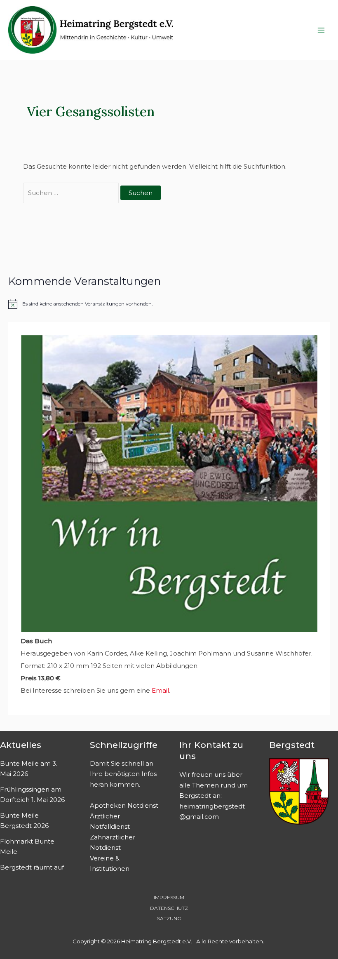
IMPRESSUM (169, 897)
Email (160, 690)
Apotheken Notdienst (124, 805)
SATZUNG (169, 918)
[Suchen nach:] (71, 193)
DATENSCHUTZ (169, 908)
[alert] (169, 304)
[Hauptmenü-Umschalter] (321, 30)
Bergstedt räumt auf (32, 867)
